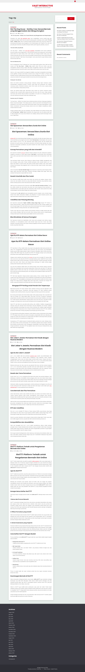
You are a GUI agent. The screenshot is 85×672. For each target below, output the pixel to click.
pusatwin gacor (33, 355)
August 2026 (11, 612)
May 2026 (11, 618)
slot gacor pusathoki (29, 50)
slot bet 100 (12, 138)
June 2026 (11, 616)
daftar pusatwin (35, 461)
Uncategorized (13, 26)
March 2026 (11, 623)
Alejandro (21, 237)
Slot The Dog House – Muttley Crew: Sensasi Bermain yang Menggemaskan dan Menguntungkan (30, 30)
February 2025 (12, 650)
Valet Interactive (42, 5)
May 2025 (11, 644)
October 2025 (12, 633)
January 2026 (11, 627)
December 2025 (12, 629)
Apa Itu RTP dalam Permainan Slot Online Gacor (28, 235)
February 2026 (12, 625)
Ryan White (21, 33)
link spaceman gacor (25, 38)
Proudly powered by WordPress (34, 669)
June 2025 (11, 642)
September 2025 (12, 635)
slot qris (23, 152)
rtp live (30, 257)
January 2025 (11, 653)
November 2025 (12, 631)
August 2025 (11, 638)
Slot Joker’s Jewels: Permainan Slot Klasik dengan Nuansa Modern (29, 339)
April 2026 (11, 620)
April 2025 (11, 646)
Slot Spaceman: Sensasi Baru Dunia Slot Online (28, 126)
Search (71, 18)
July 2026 (11, 614)
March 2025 (11, 648)
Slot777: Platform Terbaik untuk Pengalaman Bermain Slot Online (27, 448)
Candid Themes (54, 669)
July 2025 (11, 640)
